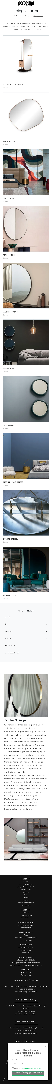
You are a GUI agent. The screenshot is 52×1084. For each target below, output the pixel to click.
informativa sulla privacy (31, 1068)
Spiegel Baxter (38, 16)
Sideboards (26, 890)
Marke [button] (7, 617)
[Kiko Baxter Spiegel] (26, 342)
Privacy (10, 1072)
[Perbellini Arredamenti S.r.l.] (26, 3)
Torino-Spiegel (10, 596)
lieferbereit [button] (10, 646)
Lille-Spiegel (9, 425)
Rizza (26, 935)
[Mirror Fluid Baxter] (26, 115)
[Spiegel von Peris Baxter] (26, 229)
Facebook (27, 972)
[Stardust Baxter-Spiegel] (26, 456)
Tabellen (26, 892)
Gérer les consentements (34, 1072)
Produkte (19, 16)
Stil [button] (6, 624)
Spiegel (27, 16)
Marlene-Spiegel (10, 312)
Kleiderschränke (26, 915)
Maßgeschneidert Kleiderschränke (26, 963)
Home (12, 16)
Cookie (18, 1072)
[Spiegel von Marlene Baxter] (26, 285)
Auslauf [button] (8, 638)
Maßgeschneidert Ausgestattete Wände (26, 965)
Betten (26, 913)
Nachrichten (26, 928)
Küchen (26, 882)
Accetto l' (27, 1068)
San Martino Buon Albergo (26, 938)
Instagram (26, 975)
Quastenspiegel (10, 539)
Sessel (26, 897)
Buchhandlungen (26, 884)
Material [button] (8, 631)
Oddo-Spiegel (9, 198)
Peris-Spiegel (9, 255)
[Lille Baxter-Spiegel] (26, 399)
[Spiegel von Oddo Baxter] (26, 172)
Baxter (5, 88)
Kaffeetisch (26, 905)
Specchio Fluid (10, 141)
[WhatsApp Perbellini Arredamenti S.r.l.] (4, 1079)
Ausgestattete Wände (26, 887)
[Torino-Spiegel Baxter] (26, 569)
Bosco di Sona (26, 940)
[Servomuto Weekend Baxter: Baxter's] (26, 58)
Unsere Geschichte (26, 947)
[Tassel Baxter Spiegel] (26, 513)
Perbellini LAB (26, 950)
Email (14, 1060)
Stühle (26, 900)
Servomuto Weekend (13, 85)
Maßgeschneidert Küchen (26, 960)
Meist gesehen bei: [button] (13, 653)
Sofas (26, 895)
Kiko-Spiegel (9, 368)
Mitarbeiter (26, 953)
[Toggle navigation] (47, 3)
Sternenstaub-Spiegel (13, 482)
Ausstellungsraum (26, 925)
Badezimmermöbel (26, 903)
